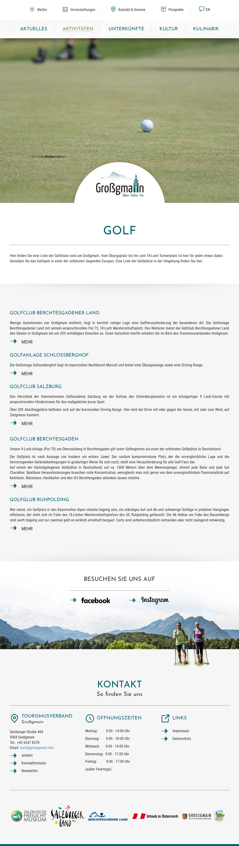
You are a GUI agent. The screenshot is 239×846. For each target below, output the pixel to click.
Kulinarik (206, 29)
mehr (27, 342)
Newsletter (29, 771)
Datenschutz (181, 738)
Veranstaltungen (82, 9)
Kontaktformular (33, 763)
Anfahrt (27, 755)
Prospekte (176, 9)
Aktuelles (33, 29)
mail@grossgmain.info (37, 747)
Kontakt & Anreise (131, 9)
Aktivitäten (78, 29)
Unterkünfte (126, 29)
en (208, 9)
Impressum (180, 731)
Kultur (168, 29)
